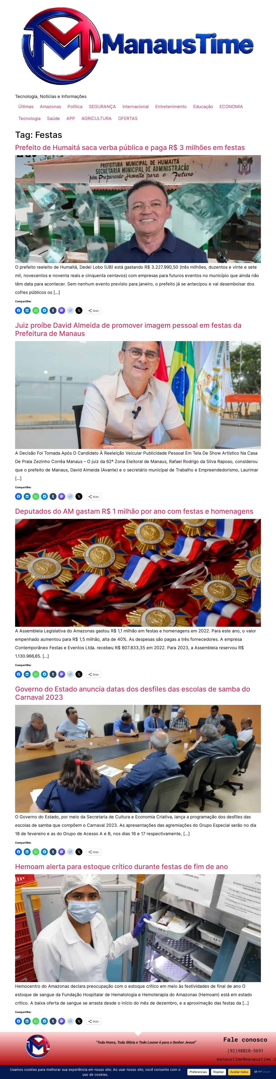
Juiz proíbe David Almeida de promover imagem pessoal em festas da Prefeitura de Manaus (128, 329)
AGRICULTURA (97, 118)
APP (70, 118)
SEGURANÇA (102, 106)
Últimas (25, 106)
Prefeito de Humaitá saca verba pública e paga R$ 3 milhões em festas (130, 147)
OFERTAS (128, 118)
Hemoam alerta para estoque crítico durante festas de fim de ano (121, 866)
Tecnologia (29, 118)
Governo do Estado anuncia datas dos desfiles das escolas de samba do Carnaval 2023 (132, 693)
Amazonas (50, 106)
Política (74, 106)
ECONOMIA (231, 106)
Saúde (53, 118)
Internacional (135, 106)
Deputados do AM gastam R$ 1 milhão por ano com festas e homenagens (134, 511)
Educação (203, 106)
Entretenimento (171, 106)
